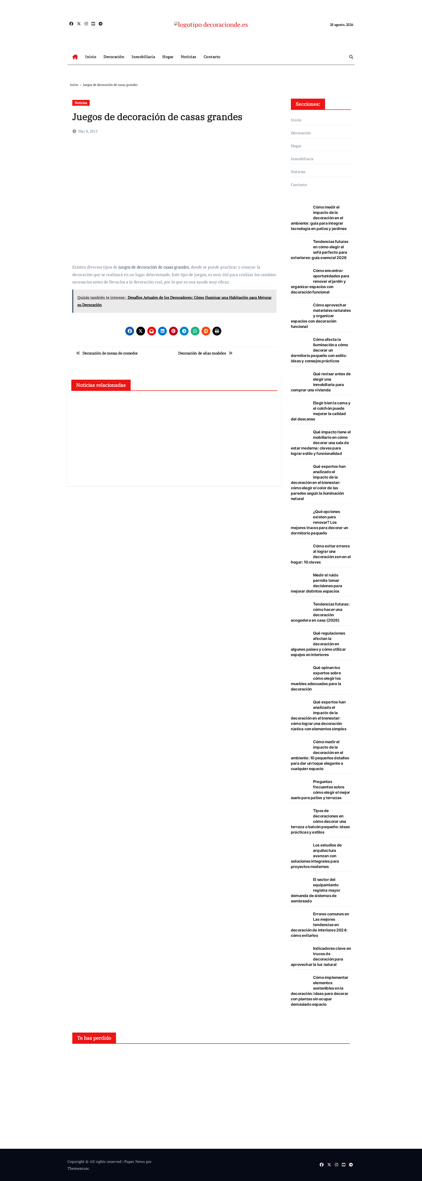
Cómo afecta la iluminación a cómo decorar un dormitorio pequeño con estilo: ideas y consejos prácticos (319, 350)
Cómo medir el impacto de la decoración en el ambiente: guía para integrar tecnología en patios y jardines (319, 218)
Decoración (114, 56)
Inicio (90, 56)
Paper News (134, 1161)
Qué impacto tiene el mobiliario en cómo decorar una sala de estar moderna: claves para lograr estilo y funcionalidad (321, 442)
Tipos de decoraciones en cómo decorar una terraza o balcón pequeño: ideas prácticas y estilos (320, 821)
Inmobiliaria (143, 56)
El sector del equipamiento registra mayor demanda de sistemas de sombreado (315, 890)
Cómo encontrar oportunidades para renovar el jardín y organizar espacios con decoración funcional (320, 281)
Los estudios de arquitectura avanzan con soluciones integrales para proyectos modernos (316, 856)
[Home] (75, 57)
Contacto (212, 56)
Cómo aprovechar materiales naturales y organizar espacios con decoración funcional (321, 316)
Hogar (168, 56)
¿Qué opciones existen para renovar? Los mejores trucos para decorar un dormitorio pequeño (319, 522)
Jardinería (229, 1056)
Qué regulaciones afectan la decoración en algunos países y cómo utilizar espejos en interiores (318, 644)
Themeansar (78, 1168)
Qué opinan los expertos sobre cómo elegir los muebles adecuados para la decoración (316, 678)
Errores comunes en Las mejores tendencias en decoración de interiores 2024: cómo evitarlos (320, 924)
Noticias (188, 56)
